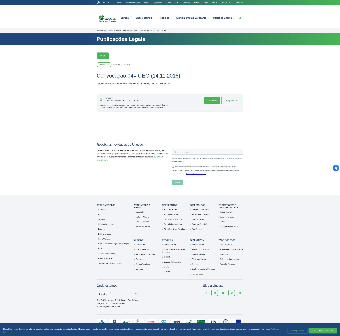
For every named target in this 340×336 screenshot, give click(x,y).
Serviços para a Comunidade (110, 263)
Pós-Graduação (142, 249)
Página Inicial (102, 31)
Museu (214, 3)
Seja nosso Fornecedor (229, 259)
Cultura (168, 3)
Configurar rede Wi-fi (229, 226)
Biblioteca (186, 3)
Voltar (102, 56)
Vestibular (140, 212)
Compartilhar (231, 100)
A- (108, 3)
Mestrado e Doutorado (145, 254)
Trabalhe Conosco (227, 264)
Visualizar (212, 100)
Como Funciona (198, 254)
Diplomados (157, 3)
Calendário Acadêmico (173, 224)
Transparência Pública (107, 253)
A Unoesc (118, 3)
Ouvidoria (224, 254)
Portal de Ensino (222, 18)
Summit (167, 272)
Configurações (297, 331)
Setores (101, 219)
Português (239, 3)
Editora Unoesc (104, 234)
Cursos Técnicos (143, 264)
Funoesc (101, 229)
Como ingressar (142, 222)
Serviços (195, 264)
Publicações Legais (106, 224)
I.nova (146, 3)
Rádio (206, 3)
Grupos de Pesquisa (172, 262)
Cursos (124, 18)
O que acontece (105, 258)
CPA (177, 3)
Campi (100, 214)
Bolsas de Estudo (143, 226)
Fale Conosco (197, 229)
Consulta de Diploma (200, 209)
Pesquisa (164, 18)
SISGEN (167, 257)
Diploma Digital (198, 219)
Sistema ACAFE (142, 217)
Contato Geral (226, 244)
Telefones (224, 222)
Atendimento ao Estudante (191, 18)
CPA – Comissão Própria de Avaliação (113, 244)
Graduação (140, 244)
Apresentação (170, 244)
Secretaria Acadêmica (173, 219)
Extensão (140, 259)
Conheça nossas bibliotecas (203, 269)
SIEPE (166, 267)
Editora (196, 3)
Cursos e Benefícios (200, 224)
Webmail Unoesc (227, 217)
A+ (104, 3)
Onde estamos (143, 18)
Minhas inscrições (171, 214)
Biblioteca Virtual (199, 259)
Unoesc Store (226, 3)
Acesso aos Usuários (200, 249)
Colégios (139, 269)
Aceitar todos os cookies (322, 331)
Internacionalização (133, 3)
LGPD (100, 248)
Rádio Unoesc (104, 239)
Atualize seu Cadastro (201, 214)
